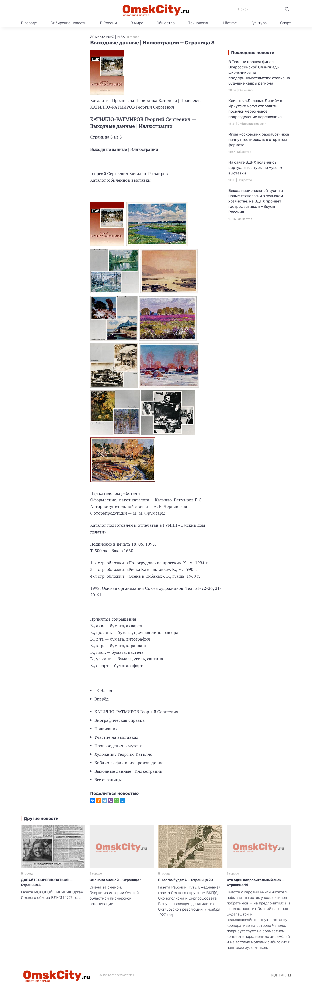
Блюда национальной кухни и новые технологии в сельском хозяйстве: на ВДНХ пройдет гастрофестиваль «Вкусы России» (255, 201)
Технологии (198, 23)
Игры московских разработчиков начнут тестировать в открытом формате (258, 139)
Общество (166, 23)
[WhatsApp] (116, 800)
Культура (258, 23)
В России (108, 23)
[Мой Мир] (122, 800)
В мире (137, 23)
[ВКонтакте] (92, 800)
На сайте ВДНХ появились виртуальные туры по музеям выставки (255, 167)
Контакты (281, 975)
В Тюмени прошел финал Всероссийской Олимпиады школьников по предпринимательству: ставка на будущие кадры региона (259, 72)
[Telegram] (104, 800)
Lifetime (230, 23)
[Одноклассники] (98, 800)
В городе (29, 23)
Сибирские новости (69, 23)
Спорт (285, 23)
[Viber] (110, 800)
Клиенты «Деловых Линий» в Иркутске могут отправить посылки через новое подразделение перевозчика (255, 108)
